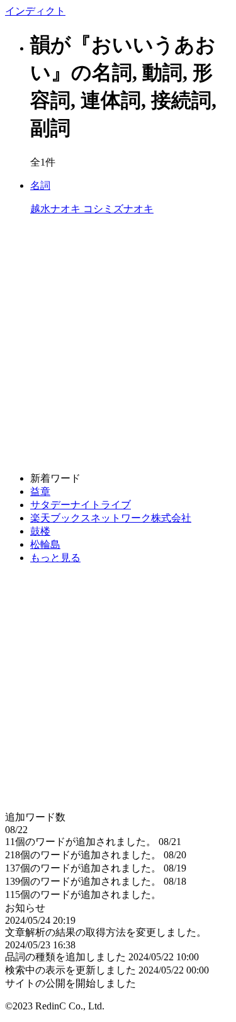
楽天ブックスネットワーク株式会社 (110, 518)
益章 (40, 491)
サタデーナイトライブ (80, 504)
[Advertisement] (118, 344)
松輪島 (45, 544)
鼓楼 (40, 531)
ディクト (35, 11)
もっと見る (55, 557)
